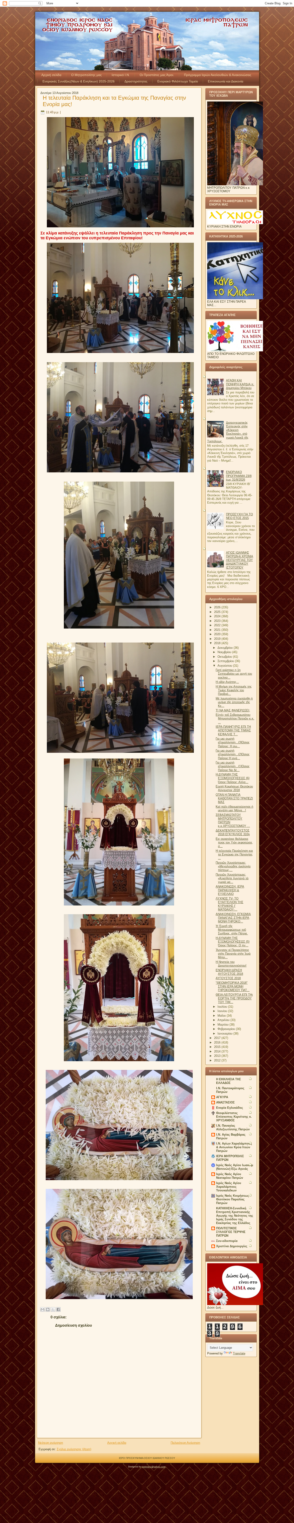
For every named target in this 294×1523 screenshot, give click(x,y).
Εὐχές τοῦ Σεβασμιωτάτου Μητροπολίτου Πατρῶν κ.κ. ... (235, 718)
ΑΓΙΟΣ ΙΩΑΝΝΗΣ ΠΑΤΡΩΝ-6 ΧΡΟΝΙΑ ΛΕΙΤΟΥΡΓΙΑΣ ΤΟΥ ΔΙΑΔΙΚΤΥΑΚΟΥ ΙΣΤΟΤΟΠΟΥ (239, 560)
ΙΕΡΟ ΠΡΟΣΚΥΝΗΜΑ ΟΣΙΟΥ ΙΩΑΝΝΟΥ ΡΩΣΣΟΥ (147, 1458)
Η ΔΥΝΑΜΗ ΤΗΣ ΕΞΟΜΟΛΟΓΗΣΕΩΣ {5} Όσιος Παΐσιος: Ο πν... (232, 941)
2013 (217, 1056)
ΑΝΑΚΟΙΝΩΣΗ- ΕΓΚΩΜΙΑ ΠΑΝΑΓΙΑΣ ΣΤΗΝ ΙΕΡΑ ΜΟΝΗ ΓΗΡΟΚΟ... (233, 917)
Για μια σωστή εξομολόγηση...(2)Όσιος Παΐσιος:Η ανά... (232, 754)
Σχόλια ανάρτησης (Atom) (74, 1449)
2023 (217, 621)
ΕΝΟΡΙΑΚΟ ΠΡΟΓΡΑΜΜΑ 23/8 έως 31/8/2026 (239, 475)
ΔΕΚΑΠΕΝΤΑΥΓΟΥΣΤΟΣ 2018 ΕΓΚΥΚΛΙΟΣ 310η (233, 832)
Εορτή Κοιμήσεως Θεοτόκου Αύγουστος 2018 (234, 788)
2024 (217, 616)
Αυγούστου (225, 665)
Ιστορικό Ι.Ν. (121, 75)
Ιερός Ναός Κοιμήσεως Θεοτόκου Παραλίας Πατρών (232, 1199)
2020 (217, 634)
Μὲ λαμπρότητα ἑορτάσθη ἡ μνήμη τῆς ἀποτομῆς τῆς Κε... (234, 702)
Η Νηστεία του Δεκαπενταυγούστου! (231, 963)
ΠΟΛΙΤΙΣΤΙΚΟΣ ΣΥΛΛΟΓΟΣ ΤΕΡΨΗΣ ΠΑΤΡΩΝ (231, 1232)
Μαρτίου (223, 1024)
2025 (217, 612)
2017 (217, 1038)
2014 (217, 1051)
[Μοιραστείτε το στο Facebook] (58, 1309)
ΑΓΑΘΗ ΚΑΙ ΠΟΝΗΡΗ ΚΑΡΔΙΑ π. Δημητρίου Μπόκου (240, 384)
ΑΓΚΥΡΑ (222, 1097)
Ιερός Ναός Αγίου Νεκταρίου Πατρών (229, 1175)
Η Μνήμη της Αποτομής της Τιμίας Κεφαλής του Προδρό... (234, 690)
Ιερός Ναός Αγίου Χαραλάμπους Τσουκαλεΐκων (228, 1186)
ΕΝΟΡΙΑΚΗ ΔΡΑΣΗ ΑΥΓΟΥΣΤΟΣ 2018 (229, 972)
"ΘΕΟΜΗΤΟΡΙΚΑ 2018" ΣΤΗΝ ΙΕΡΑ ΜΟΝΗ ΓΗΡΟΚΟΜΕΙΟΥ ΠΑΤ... (232, 986)
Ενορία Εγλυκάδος (229, 1107)
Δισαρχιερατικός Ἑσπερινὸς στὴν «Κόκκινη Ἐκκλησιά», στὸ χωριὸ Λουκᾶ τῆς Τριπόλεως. (227, 432)
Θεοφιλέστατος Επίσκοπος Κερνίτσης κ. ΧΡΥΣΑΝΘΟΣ (234, 1116)
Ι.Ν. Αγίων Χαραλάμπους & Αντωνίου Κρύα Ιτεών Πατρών (234, 1147)
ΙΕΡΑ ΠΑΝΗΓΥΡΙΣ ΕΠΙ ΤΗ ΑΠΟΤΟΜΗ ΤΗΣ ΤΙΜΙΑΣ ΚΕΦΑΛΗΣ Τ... (233, 730)
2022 (217, 625)
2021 (217, 630)
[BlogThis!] (47, 1309)
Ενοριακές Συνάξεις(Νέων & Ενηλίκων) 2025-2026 (78, 81)
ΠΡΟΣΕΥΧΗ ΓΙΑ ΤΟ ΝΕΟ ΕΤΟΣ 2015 (239, 516)
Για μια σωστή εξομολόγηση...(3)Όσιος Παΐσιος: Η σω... (232, 742)
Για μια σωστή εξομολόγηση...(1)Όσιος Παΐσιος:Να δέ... (232, 766)
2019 (217, 638)
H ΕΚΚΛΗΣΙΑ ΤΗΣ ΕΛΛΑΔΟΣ (228, 1081)
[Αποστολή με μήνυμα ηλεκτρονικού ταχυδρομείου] (42, 1309)
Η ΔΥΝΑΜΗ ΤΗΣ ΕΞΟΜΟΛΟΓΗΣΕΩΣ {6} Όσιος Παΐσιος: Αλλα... (232, 778)
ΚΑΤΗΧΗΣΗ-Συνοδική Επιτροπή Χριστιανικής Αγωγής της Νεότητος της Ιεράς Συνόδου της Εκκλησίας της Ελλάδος (234, 1216)
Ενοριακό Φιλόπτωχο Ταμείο (177, 81)
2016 (217, 1042)
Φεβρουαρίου (227, 1029)
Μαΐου (222, 1015)
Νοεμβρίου (225, 652)
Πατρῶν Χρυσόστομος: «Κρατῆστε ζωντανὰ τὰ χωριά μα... (232, 878)
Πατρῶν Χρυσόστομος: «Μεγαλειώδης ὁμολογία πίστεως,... (233, 866)
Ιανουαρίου (225, 1033)
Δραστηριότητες (135, 81)
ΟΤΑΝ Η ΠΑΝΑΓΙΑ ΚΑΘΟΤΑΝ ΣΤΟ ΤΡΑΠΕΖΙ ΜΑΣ (234, 798)
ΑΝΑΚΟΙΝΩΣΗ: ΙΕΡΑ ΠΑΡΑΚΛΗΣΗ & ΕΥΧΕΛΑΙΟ (230, 890)
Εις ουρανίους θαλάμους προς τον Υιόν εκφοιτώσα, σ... (234, 842)
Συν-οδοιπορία (226, 1241)
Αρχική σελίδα (51, 75)
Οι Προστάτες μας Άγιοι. (157, 75)
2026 (217, 607)
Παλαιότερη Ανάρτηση (185, 1442)
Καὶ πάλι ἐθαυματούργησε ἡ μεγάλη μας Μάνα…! (234, 808)
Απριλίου (224, 1020)
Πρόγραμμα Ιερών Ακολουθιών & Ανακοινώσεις (217, 75)
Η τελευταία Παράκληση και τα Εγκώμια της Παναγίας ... (234, 854)
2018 (217, 643)
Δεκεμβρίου (226, 647)
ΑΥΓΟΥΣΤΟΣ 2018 (228, 978)
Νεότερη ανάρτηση (50, 1442)
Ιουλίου (223, 1006)
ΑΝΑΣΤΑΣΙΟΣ (225, 1102)
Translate (239, 1353)
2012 (217, 1060)
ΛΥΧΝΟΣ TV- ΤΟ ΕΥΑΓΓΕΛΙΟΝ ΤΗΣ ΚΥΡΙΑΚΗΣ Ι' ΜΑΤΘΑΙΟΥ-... (229, 904)
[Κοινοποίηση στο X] (53, 1309)
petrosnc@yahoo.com (153, 1466)
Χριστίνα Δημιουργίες (231, 1246)
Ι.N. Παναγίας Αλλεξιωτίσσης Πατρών (233, 1127)
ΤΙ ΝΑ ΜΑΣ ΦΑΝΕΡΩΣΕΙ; (233, 710)
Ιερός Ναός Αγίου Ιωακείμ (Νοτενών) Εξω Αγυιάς (234, 1166)
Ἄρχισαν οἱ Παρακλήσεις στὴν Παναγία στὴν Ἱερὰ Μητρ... (233, 953)
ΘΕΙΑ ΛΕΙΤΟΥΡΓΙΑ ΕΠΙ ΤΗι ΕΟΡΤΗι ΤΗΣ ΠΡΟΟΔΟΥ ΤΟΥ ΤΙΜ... (234, 998)
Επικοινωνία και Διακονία (225, 81)
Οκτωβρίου (225, 656)
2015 (217, 1047)
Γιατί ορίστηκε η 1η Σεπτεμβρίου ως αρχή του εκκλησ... (234, 673)
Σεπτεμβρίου (226, 661)
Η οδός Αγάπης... (227, 682)
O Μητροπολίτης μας (86, 75)
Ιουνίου (223, 1011)
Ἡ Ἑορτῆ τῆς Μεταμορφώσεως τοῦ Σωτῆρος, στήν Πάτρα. (232, 929)
